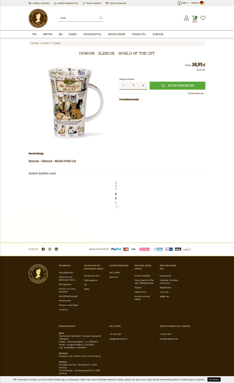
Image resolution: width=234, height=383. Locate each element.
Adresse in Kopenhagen (68, 305)
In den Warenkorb (180, 85)
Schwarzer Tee (165, 276)
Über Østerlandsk (66, 273)
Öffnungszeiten (65, 285)
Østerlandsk (116, 34)
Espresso (138, 288)
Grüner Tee (164, 292)
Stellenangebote (90, 280)
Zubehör (157, 34)
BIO (60, 34)
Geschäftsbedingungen (68, 296)
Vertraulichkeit (65, 301)
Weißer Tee (164, 297)
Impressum (63, 310)
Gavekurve (113, 277)
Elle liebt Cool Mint (91, 276)
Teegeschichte (165, 288)
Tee (34, 34)
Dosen (73, 34)
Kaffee (48, 34)
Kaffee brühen (140, 292)
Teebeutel (139, 34)
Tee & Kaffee (114, 273)
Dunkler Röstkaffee (142, 276)
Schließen (214, 379)
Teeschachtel (92, 34)
